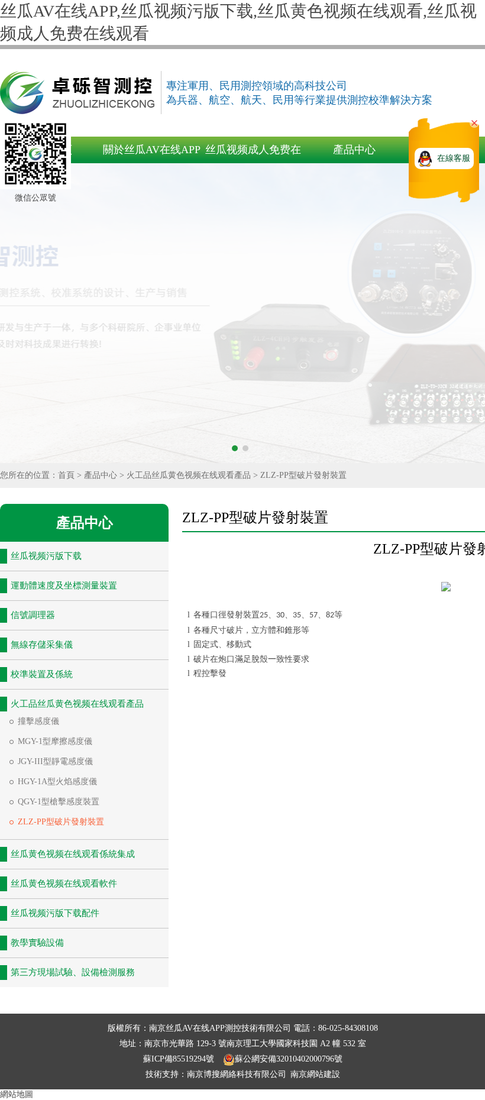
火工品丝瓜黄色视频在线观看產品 (189, 475)
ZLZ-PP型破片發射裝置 (303, 475)
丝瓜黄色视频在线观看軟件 (64, 883)
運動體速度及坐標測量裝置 (64, 585)
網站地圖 (16, 1094)
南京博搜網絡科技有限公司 (236, 1074)
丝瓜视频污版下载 (46, 556)
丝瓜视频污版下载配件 (55, 913)
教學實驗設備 (37, 942)
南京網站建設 (315, 1074)
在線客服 (453, 158)
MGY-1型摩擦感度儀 (55, 741)
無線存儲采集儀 (42, 644)
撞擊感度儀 (38, 721)
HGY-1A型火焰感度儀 (57, 781)
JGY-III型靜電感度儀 (55, 761)
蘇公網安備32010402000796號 (288, 1058)
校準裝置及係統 (42, 674)
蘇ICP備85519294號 (179, 1058)
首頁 (66, 475)
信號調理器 (33, 615)
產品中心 (354, 150)
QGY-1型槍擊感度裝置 (58, 801)
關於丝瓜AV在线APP (152, 150)
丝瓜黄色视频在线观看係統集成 (73, 854)
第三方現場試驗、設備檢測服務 (73, 972)
